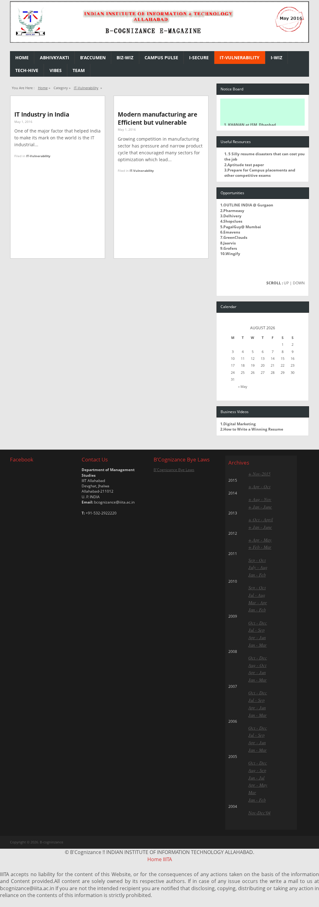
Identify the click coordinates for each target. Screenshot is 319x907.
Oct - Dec (257, 623)
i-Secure (199, 57)
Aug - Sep (257, 770)
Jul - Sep (256, 630)
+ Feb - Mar (259, 547)
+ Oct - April (260, 519)
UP (286, 283)
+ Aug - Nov (259, 499)
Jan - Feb (257, 575)
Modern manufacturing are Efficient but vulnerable (157, 118)
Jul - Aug (256, 595)
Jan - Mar (257, 645)
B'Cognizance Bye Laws (174, 469)
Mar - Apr (257, 602)
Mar (252, 792)
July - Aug (257, 567)
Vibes (56, 70)
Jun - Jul (256, 777)
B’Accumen (93, 57)
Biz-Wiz (125, 57)
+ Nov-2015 (259, 473)
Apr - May (257, 785)
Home (22, 57)
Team (79, 70)
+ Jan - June (260, 507)
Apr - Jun (257, 637)
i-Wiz (276, 57)
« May (242, 386)
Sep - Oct (257, 560)
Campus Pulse (161, 57)
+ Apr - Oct (259, 486)
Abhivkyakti (54, 57)
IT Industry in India (41, 114)
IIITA (167, 859)
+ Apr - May (260, 540)
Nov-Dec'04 (259, 812)
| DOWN (297, 283)
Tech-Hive (26, 70)
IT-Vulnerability (239, 57)
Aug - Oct (257, 665)
